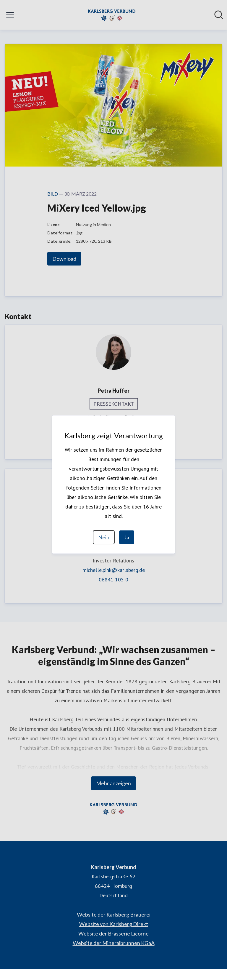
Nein (103, 537)
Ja (126, 537)
